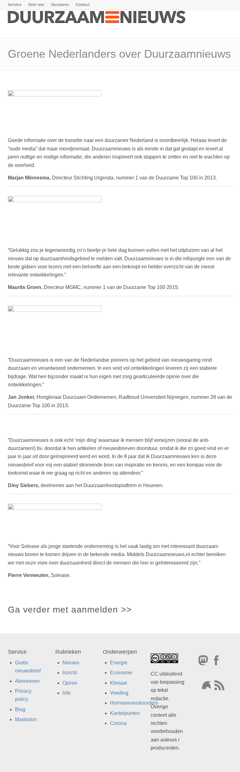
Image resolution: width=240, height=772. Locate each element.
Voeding (119, 693)
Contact (83, 4)
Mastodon (26, 719)
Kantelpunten (125, 713)
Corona (118, 723)
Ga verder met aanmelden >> (70, 609)
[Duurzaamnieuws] (97, 24)
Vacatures (60, 4)
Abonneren (27, 680)
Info (66, 693)
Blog (20, 709)
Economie (121, 672)
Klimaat (118, 682)
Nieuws (70, 662)
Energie (119, 662)
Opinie (69, 682)
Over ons (36, 4)
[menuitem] (16, 4)
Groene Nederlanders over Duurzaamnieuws (119, 53)
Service (15, 4)
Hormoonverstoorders (134, 703)
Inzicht (69, 672)
